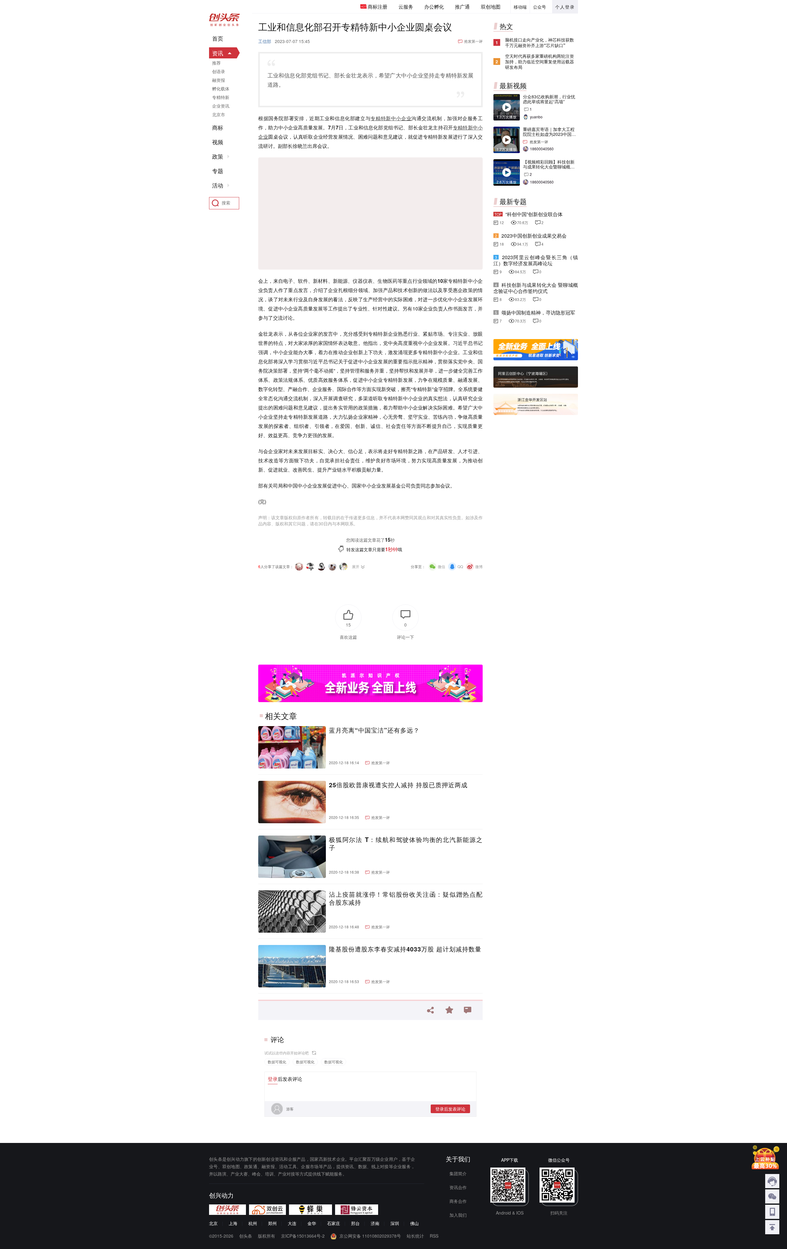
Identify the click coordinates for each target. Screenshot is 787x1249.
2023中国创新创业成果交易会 (534, 235)
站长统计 (415, 1236)
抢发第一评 (473, 41)
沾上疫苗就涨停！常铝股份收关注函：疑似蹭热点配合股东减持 (406, 898)
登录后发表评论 (450, 1109)
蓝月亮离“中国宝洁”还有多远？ (374, 730)
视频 (217, 142)
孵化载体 (220, 88)
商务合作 (458, 1201)
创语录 (218, 71)
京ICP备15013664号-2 (303, 1236)
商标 (217, 128)
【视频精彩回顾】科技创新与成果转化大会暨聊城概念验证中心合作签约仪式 (549, 167)
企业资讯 (220, 106)
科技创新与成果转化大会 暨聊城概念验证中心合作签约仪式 (535, 287)
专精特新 (380, 118)
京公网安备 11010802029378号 (370, 1236)
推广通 (462, 6)
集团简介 (458, 1173)
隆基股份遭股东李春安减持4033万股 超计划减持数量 (405, 949)
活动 (217, 185)
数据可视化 (277, 1061)
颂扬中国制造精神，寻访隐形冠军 (538, 312)
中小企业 (401, 118)
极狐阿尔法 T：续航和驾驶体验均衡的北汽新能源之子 (406, 844)
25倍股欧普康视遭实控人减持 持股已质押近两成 (398, 785)
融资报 (218, 80)
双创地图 (490, 6)
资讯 (217, 53)
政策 (217, 156)
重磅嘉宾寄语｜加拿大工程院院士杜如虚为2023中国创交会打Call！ (549, 134)
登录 (273, 1078)
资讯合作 (458, 1187)
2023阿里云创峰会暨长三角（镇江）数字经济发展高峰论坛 (535, 260)
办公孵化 (434, 6)
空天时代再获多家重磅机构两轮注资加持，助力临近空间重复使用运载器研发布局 (539, 61)
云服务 (405, 6)
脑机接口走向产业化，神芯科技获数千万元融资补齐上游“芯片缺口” (539, 42)
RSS (434, 1236)
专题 (217, 171)
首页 (217, 38)
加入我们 (458, 1215)
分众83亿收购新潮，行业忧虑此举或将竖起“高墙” (549, 99)
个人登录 (565, 7)
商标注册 (377, 6)
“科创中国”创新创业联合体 (534, 214)
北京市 (218, 114)
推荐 (216, 63)
